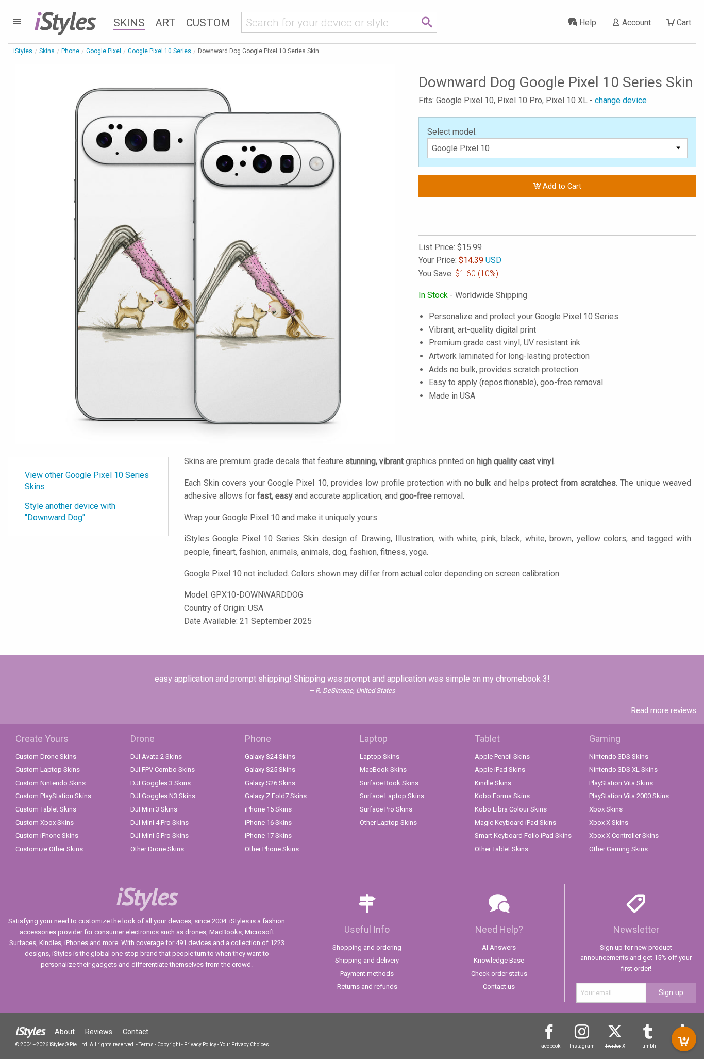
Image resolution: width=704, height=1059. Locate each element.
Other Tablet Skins (501, 849)
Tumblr (648, 1046)
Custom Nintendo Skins (50, 783)
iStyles (22, 51)
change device (621, 100)
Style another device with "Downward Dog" (70, 511)
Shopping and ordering (366, 947)
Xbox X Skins (608, 822)
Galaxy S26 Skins (270, 783)
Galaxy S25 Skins (270, 769)
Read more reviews (663, 710)
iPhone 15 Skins (268, 809)
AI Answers (499, 947)
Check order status (499, 974)
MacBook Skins (383, 769)
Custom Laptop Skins (47, 769)
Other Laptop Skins (388, 822)
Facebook (549, 1046)
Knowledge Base (499, 960)
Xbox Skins (606, 809)
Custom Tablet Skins (45, 809)
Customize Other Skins (49, 849)
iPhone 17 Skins (268, 835)
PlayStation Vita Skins (621, 783)
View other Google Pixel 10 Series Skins (87, 480)
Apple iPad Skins (500, 769)
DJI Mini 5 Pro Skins (159, 835)
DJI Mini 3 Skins (153, 809)
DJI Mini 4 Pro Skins (159, 822)
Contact (135, 1032)
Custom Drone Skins (45, 756)
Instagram (582, 1046)
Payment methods (367, 974)
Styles (64, 21)
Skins (129, 22)
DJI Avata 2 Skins (156, 756)
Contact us (499, 986)
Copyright (168, 1044)
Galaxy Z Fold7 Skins (276, 796)
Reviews (98, 1032)
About (65, 1032)
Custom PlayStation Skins (53, 796)
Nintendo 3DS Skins (618, 756)
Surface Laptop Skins (392, 796)
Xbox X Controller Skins (624, 835)
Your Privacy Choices (244, 1044)
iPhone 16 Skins (268, 822)
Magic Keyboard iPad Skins (515, 822)
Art (165, 22)
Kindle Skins (493, 783)
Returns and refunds (367, 986)
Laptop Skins (379, 756)
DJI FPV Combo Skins (162, 769)
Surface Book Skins (389, 783)
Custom (208, 22)
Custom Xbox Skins (44, 822)
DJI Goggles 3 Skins (160, 783)
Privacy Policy (200, 1044)
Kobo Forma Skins (502, 796)
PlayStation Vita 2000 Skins (629, 796)
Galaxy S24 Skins (270, 756)
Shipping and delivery (367, 960)
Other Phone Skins (272, 849)
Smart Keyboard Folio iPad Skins (523, 835)
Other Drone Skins (157, 849)
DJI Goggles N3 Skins (162, 796)
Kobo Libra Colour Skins (511, 809)
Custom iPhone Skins (46, 835)
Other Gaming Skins (618, 849)
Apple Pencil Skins (502, 756)
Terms (146, 1044)
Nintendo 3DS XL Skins (623, 769)
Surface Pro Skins (386, 809)
